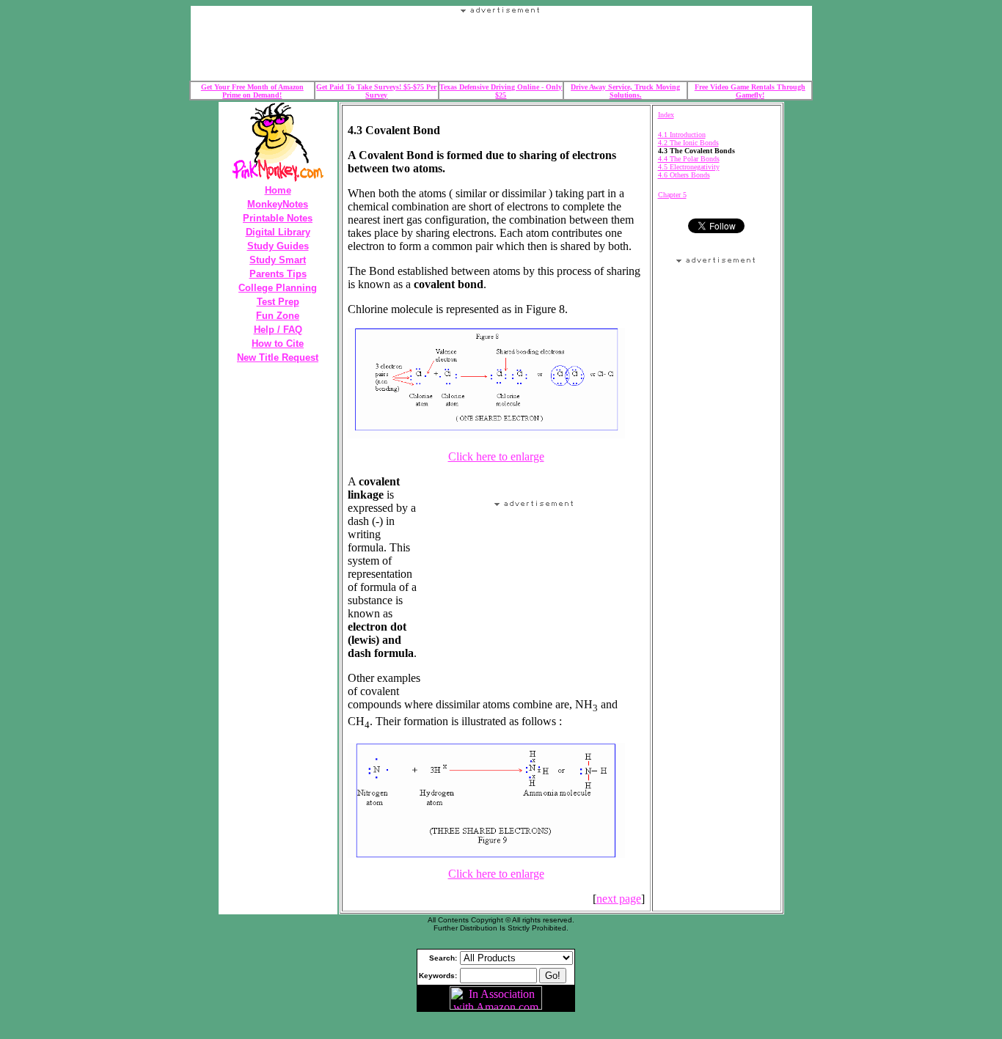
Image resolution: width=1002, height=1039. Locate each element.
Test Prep (278, 301)
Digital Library (278, 232)
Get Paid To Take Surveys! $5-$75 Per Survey (376, 91)
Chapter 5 (672, 195)
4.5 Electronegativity (689, 167)
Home (278, 190)
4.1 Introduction (682, 135)
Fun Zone (277, 315)
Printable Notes (277, 218)
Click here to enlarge (496, 456)
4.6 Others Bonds (684, 175)
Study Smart (277, 259)
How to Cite (278, 343)
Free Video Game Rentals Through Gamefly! (750, 91)
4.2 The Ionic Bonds (688, 143)
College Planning (277, 287)
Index (666, 115)
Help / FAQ (278, 329)
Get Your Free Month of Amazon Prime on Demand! (252, 91)
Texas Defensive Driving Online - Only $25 (500, 91)
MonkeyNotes (277, 204)
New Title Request (277, 357)
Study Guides (278, 246)
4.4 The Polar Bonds (689, 159)
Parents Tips (278, 273)
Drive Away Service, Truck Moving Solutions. (625, 91)
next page (618, 898)
